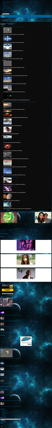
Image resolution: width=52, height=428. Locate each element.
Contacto (3, 17)
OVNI (2, 26)
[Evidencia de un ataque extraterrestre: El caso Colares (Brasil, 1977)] (2, 319)
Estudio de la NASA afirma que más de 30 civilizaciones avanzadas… (14, 109)
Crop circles (4, 6)
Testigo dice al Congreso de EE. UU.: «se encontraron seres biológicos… (14, 184)
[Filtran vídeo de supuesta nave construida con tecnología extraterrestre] (7, 173)
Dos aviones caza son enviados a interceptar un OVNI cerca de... (10, 371)
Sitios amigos (3, 16)
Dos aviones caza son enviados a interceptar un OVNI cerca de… (13, 50)
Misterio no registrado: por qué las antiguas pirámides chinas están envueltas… (15, 117)
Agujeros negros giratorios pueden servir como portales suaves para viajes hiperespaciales (17, 208)
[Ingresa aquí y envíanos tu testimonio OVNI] (26, 345)
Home (2, 15)
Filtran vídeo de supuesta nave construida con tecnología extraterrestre (14, 174)
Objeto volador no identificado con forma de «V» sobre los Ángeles (13, 34)
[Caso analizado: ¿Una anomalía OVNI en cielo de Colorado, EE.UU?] (7, 90)
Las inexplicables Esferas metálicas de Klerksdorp (11, 133)
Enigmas (3, 4)
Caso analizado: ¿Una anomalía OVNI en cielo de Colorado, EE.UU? (14, 91)
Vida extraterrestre (5, 12)
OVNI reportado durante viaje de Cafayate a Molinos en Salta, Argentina (14, 83)
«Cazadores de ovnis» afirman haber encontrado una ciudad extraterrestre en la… (16, 158)
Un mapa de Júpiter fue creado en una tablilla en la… (11, 200)
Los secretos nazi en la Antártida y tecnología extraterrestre (12, 125)
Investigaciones (4, 3)
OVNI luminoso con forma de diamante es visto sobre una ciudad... (10, 365)
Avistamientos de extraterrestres (7, 1)
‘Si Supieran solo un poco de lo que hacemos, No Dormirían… (13, 150)
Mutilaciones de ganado (6, 7)
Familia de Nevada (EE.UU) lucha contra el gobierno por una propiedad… (15, 166)
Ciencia (3, 9)
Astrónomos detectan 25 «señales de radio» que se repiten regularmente (14, 192)
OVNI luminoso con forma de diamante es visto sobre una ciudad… (13, 42)
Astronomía (4, 10)
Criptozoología (5, 5)
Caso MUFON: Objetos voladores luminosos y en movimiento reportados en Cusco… (16, 99)
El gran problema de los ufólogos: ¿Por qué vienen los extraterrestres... (11, 400)
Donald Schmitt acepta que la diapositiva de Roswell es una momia (10, 394)
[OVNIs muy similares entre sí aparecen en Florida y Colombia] (2, 375)
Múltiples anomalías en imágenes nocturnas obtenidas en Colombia (13, 67)
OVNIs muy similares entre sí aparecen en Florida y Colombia (13, 58)
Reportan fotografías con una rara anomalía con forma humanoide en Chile (15, 75)
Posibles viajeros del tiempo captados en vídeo (7, 326)
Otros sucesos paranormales (6, 8)
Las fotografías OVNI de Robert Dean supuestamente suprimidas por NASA (12, 332)
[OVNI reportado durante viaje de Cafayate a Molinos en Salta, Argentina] (7, 82)
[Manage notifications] (1, 426)
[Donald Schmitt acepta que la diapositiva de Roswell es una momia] (6, 306)
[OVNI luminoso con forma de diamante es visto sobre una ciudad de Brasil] (2, 364)
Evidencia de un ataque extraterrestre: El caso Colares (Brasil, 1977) (11, 320)
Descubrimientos (5, 11)
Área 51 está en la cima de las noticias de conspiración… (12, 142)
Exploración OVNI (2, 231)
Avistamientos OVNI (5, 2)
